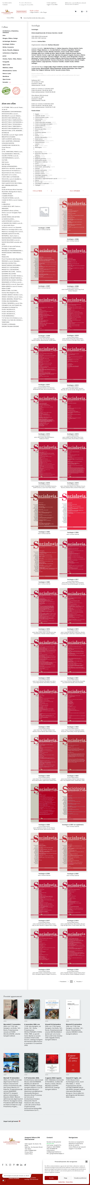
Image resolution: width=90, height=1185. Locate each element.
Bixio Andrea (75, 288)
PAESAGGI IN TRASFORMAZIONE (12, 251)
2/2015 (51, 140)
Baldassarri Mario (44, 438)
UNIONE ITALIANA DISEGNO (10, 326)
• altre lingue (43, 12)
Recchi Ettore (75, 438)
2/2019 (50, 182)
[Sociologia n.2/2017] (44, 899)
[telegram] (25, 1165)
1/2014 (44, 147)
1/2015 (49, 165)
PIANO (4, 255)
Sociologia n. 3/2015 (44, 483)
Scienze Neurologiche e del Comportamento (10, 293)
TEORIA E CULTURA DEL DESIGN (12, 321)
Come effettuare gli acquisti (77, 1147)
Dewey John (78, 730)
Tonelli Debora (52, 340)
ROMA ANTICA (12, 284)
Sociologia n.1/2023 (72, 727)
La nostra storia (7, 3)
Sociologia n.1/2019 (72, 629)
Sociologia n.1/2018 (44, 629)
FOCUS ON (11, 179)
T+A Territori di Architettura (12, 318)
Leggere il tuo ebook (75, 1148)
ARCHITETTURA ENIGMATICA (12, 129)
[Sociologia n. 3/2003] (44, 211)
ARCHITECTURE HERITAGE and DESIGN (11, 118)
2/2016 (45, 127)
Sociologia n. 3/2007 (44, 286)
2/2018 (41, 163)
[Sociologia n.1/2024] (44, 754)
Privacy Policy (69, 1182)
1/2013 (50, 153)
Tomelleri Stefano (45, 633)
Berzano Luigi (52, 632)
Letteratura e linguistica (10, 53)
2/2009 (43, 157)
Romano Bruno (44, 340)
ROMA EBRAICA (12, 287)
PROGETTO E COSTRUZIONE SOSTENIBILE (10, 270)
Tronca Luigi (77, 289)
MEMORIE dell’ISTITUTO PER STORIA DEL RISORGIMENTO (10, 234)
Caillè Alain (72, 633)
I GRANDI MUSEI (7, 193)
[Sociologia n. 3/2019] (72, 461)
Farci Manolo (77, 486)
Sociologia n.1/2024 (44, 776)
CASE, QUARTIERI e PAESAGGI (11, 141)
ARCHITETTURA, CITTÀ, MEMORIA (12, 131)
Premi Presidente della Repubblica (12, 259)
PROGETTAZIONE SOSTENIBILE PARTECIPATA (11, 266)
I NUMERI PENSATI (7, 196)
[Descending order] (51, 191)
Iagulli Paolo (46, 780)
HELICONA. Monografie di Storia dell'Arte (11, 192)
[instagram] (10, 1165)
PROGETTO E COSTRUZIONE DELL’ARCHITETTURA (10, 268)
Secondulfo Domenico (50, 486)
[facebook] (3, 1165)
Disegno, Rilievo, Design (10, 38)
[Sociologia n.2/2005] (72, 852)
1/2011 (42, 168)
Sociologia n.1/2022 (44, 727)
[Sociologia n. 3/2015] (44, 461)
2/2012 (55, 124)
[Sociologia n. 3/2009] (44, 313)
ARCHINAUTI (11, 116)
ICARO (4, 202)
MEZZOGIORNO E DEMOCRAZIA (11, 238)
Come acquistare (51, 3)
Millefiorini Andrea (41, 828)
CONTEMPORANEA (10, 158)
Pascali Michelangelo (72, 584)
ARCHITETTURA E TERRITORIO (11, 127)
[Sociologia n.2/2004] (44, 852)
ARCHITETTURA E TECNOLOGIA (12, 125)
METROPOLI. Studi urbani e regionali (10, 236)
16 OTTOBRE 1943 (12, 108)
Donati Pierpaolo (69, 289)
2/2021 (42, 144)
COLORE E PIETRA (10, 156)
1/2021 (64, 178)
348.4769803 (56, 1147)
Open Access (7, 79)
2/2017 (47, 173)
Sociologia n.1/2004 (72, 532)
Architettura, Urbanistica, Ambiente (11, 31)
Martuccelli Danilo (38, 829)
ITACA (11, 212)
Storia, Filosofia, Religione (11, 50)
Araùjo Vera (77, 632)
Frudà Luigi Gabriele (79, 731)
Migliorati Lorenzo (40, 486)
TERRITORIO (5, 322)
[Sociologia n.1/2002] (44, 510)
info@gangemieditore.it (54, 1152)
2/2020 (44, 120)
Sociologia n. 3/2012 (73, 385)
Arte (4, 35)
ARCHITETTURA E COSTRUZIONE (12, 123)
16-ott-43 (4, 109)
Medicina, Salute (8, 67)
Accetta (51, 1178)
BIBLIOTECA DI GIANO (8, 137)
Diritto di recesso (74, 1145)
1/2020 (42, 155)
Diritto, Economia (8, 47)
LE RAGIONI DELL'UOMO (12, 224)
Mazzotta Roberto (49, 437)
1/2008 (49, 170)
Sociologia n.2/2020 (72, 969)
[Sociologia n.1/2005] (44, 559)
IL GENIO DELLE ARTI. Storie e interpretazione (11, 207)
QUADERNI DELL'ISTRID (9, 274)
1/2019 (46, 114)
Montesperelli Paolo (38, 389)
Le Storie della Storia (8, 225)
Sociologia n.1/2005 (44, 582)
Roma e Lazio (7, 73)
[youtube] (18, 1165)
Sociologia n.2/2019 (44, 969)
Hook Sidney (70, 731)
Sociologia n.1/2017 (72, 579)
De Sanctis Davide (70, 389)
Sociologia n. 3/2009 (44, 336)
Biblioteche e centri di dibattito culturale (75, 3)
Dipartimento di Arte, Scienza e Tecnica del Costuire (11, 173)
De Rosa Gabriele (46, 229)
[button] (86, 1161)
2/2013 (45, 119)
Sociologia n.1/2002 (44, 532)
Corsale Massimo (46, 779)
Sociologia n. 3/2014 (73, 434)
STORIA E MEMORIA (12, 304)
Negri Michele (40, 682)
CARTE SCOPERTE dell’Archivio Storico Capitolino (11, 139)
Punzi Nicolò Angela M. (48, 339)
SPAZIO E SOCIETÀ (12, 297)
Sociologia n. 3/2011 (44, 384)
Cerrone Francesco (67, 340)
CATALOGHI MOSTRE (8, 143)
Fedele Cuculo (69, 437)
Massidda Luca (48, 681)
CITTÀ (3, 149)
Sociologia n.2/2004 (44, 873)
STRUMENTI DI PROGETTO (10, 307)
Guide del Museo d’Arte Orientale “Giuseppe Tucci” (12, 190)
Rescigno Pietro (76, 340)
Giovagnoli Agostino (41, 974)
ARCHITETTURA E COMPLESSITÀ (12, 120)
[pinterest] (14, 1165)
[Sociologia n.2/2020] (72, 948)
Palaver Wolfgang (74, 974)
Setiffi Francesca (37, 487)
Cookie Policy (61, 1182)
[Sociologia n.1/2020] (44, 656)
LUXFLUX (11, 227)
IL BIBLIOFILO (6, 204)
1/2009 (51, 117)
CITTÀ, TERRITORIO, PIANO (12, 152)
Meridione (6, 76)
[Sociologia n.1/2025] (72, 754)
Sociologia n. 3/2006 (73, 239)
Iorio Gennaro (50, 388)
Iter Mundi (5, 215)
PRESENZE (11, 262)
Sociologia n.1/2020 (44, 678)
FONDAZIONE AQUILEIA (9, 181)
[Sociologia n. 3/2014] (72, 412)
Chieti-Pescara (6, 147)
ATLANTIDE (12, 135)
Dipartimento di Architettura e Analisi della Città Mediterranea (11, 171)
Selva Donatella (79, 682)
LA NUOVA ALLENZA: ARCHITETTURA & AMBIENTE (10, 219)
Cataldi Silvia (78, 633)
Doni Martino (37, 633)
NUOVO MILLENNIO (11, 241)
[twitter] (6, 1165)
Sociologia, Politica (9, 44)
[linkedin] (21, 1165)
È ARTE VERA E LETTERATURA (10, 177)
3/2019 (52, 183)
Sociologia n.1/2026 (44, 824)
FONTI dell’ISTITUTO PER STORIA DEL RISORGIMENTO (12, 184)
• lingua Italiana (34, 12)
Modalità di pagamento (76, 1143)
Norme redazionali (37, 73)
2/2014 (45, 152)
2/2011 (42, 114)
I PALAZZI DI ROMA (10, 198)
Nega (65, 1178)
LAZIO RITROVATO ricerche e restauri (10, 222)
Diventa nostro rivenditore (72, 4)
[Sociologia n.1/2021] (72, 656)
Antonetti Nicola (40, 924)
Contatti (5, 4)
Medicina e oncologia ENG (12, 230)
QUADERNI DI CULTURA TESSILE (12, 276)
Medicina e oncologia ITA (12, 232)
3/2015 (60, 178)
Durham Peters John (79, 487)
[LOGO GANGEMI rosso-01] (7, 8)
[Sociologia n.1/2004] (72, 510)
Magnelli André (70, 780)
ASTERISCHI (5, 133)
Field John (74, 291)
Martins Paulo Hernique (78, 779)
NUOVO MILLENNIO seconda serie (12, 243)
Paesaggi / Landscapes (9, 248)
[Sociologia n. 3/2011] (44, 363)
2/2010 (45, 182)
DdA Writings (6, 164)
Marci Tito (39, 339)
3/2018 (49, 127)
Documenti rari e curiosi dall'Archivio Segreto (9, 175)
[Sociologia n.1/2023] (72, 705)
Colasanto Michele (42, 388)
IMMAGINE (5, 208)
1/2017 (47, 172)
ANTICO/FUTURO (10, 114)
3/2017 (41, 134)
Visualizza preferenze (80, 1178)
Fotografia (6, 62)
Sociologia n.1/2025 (72, 776)
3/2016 (45, 139)
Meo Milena (47, 682)
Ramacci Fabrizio (36, 340)
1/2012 (54, 122)
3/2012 (49, 129)
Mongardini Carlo (80, 389)
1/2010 (45, 145)
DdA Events (5, 162)
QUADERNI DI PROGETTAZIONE (12, 278)
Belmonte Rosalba (70, 682)
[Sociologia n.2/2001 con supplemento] (72, 803)
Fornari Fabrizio (41, 731)
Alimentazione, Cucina (10, 70)
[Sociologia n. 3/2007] (44, 264)
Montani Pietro (70, 487)
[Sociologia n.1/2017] (72, 558)
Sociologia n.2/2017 (44, 920)
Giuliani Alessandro (71, 338)
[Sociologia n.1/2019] (72, 607)
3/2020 (42, 135)
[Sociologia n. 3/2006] (72, 217)
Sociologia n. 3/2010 (73, 335)
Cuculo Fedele (75, 925)
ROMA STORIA (6, 288)
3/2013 (49, 132)
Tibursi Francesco (69, 730)
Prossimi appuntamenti (13, 996)
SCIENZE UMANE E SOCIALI (12, 295)
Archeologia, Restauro (10, 41)
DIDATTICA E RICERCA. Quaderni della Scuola (12, 169)
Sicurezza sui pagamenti (76, 1142)
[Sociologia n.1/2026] (44, 803)
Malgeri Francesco (51, 974)
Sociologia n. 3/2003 (44, 228)
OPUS (3, 244)
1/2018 (41, 130)
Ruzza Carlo (77, 437)
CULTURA (4, 160)
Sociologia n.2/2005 (72, 873)
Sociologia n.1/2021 (72, 678)
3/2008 (47, 115)
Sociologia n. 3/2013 (44, 434)
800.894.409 (50, 1143)
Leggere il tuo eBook (52, 4)
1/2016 (47, 142)
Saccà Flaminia (40, 681)
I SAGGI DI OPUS (12, 201)
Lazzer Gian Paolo (46, 487)
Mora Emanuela (48, 389)
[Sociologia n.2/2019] (44, 948)
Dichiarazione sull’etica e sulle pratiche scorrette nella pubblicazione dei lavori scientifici (56, 76)
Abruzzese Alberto (68, 486)
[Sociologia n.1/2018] (44, 607)
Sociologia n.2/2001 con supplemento (73, 824)
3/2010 (50, 137)
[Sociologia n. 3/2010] (72, 313)
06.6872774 (57, 1145)
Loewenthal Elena (68, 924)
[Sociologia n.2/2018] (72, 899)
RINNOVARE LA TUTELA (12, 283)
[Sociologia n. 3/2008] (72, 264)
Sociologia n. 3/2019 (73, 483)
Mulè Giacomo (47, 829)
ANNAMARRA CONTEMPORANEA (11, 111)
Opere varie (6, 64)
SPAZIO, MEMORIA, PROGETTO (11, 299)
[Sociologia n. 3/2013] (44, 412)
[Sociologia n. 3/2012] (72, 363)
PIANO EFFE (5, 257)
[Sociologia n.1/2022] (44, 705)
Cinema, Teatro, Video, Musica (12, 59)
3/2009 (41, 145)
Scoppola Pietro (48, 925)
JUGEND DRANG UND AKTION (11, 217)
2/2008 (50, 175)
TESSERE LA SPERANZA (8, 324)
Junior (4, 56)
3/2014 (48, 125)
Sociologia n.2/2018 (72, 920)
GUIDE (4, 187)
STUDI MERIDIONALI (8, 316)
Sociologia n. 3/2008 (73, 286)
